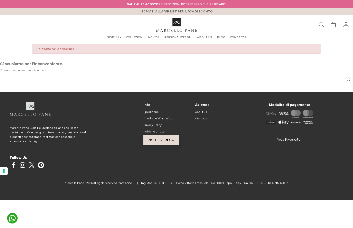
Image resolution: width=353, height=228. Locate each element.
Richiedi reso (160, 140)
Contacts (201, 118)
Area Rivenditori (290, 139)
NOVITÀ (153, 37)
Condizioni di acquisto (158, 118)
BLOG (221, 37)
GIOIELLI (114, 37)
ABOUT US (204, 37)
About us (201, 111)
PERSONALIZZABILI (178, 37)
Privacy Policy (152, 125)
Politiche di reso (154, 131)
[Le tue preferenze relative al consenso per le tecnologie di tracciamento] (4, 171)
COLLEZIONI (134, 37)
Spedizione (151, 111)
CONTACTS (238, 37)
